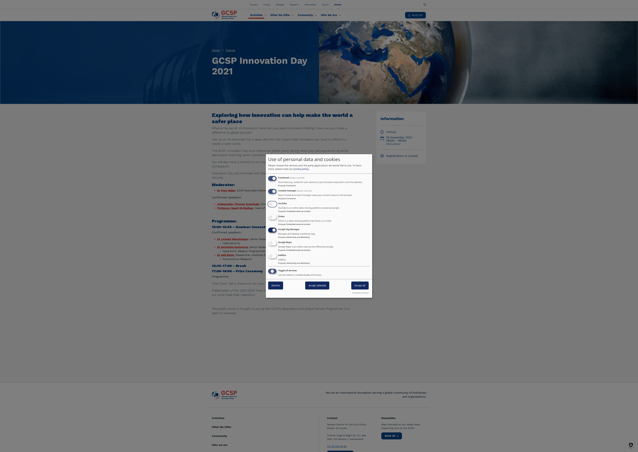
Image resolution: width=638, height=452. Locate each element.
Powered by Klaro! (360, 292)
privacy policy (301, 168)
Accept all (360, 285)
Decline (275, 285)
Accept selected (317, 285)
